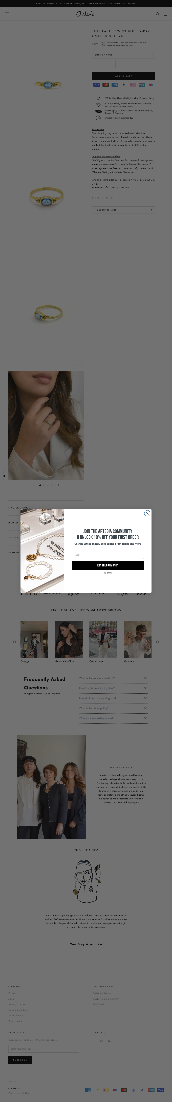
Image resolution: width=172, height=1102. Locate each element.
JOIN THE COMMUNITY (108, 565)
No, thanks (108, 573)
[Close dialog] (147, 513)
